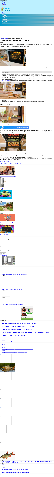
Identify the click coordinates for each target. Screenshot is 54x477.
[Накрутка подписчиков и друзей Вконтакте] (7, 221)
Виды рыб (3, 17)
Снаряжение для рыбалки (7, 20)
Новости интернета (6, 23)
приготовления (10, 161)
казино (14, 461)
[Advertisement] (27, 32)
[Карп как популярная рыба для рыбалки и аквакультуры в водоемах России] (7, 371)
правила (7, 161)
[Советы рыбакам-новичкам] (6, 406)
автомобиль (1, 461)
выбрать (9, 461)
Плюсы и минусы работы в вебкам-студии (8, 176)
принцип (1, 462)
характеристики (15, 462)
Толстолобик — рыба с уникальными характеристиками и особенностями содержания (14, 274)
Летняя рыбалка (5, 16)
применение (51, 461)
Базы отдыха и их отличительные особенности (9, 211)
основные (3, 161)
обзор (27, 461)
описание (30, 461)
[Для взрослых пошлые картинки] (3, 433)
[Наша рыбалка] (5, 11)
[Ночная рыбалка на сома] (5, 415)
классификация (17, 461)
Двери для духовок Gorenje (6, 80)
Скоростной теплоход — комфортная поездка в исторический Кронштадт (12, 304)
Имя (1, 246)
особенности (37, 461)
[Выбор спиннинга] (6, 380)
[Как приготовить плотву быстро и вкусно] (7, 450)
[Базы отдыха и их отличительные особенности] (6, 210)
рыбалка (7, 462)
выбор (6, 461)
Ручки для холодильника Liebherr (6, 188)
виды (4, 461)
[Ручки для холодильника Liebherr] (3, 186)
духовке (1, 161)
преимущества (47, 461)
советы (11, 462)
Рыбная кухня (4, 21)
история (12, 461)
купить (19, 461)
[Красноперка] (7, 459)
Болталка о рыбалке (5, 22)
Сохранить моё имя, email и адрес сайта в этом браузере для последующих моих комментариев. (15, 250)
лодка (23, 461)
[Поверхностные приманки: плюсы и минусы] (6, 424)
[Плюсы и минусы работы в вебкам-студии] (7, 174)
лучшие (25, 461)
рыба (5, 462)
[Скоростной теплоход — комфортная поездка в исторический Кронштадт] (6, 303)
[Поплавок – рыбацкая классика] (6, 362)
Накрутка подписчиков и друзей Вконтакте (8, 222)
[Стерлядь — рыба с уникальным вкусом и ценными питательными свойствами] (6, 296)
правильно (42, 461)
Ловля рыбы (4, 15)
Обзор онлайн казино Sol (4, 234)
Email (1, 247)
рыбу (9, 462)
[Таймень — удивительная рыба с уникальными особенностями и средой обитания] (6, 281)
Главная (1, 38)
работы (3, 462)
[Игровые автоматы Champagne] (6, 198)
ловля (21, 461)
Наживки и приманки (6, 19)
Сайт (0, 249)
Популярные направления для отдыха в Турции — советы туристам (12, 289)
